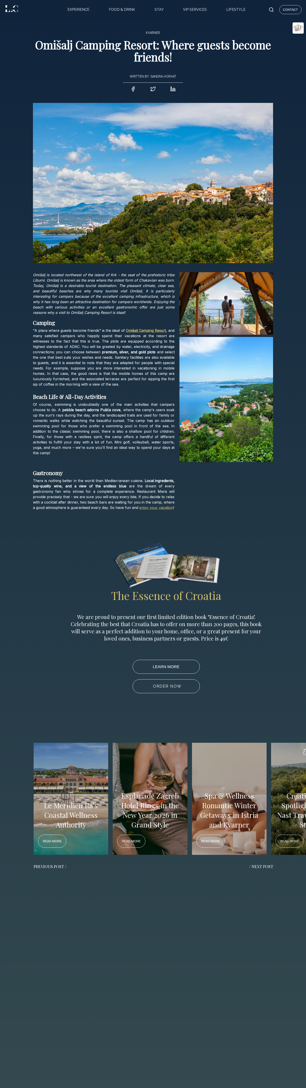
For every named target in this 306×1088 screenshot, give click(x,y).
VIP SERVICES (195, 9)
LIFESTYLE (236, 9)
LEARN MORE (166, 667)
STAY (159, 9)
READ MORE (52, 841)
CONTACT (290, 9)
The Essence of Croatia (166, 595)
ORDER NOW (167, 686)
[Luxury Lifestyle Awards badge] (287, 43)
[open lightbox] (226, 303)
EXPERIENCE (78, 9)
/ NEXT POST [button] (261, 866)
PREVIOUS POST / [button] (50, 866)
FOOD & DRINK (122, 9)
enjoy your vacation (156, 507)
